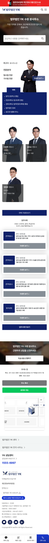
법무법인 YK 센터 (9, 439)
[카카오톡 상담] (4, 522)
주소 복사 (24, 383)
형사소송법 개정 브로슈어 (12, 498)
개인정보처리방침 (8, 483)
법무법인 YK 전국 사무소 (12, 447)
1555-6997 (9, 463)
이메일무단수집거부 (9, 479)
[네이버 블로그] (22, 522)
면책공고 (5, 488)
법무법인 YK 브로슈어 (10, 493)
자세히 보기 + (38, 78)
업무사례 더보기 (24, 327)
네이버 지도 (24, 390)
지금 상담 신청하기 (24, 358)
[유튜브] (16, 522)
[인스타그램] (10, 522)
